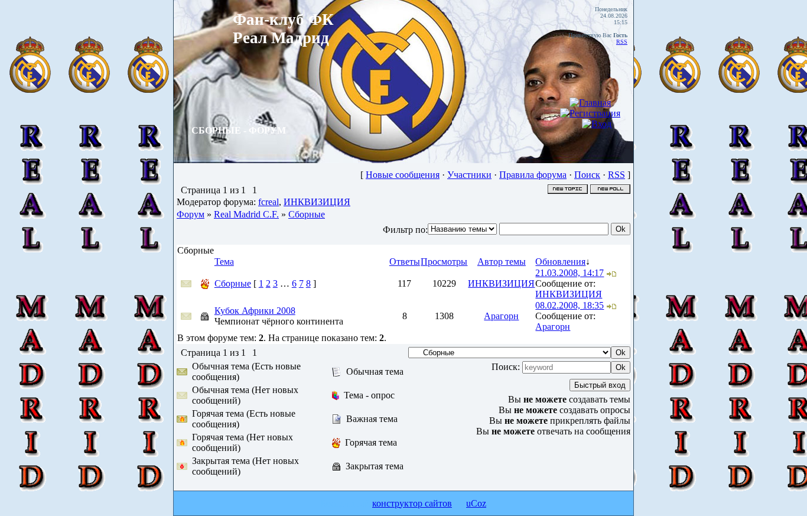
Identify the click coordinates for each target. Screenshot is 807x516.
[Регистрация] (590, 113)
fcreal (268, 202)
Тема (224, 262)
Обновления (560, 262)
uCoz (476, 503)
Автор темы (501, 262)
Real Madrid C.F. (246, 214)
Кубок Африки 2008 (254, 311)
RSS (621, 41)
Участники (469, 175)
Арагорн (501, 316)
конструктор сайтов (412, 503)
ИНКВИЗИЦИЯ (317, 202)
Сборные (306, 214)
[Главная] (590, 103)
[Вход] (596, 124)
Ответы (404, 262)
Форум (190, 214)
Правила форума (533, 175)
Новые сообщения (403, 175)
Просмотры (444, 262)
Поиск (587, 175)
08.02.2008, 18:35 (569, 305)
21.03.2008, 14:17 (569, 273)
